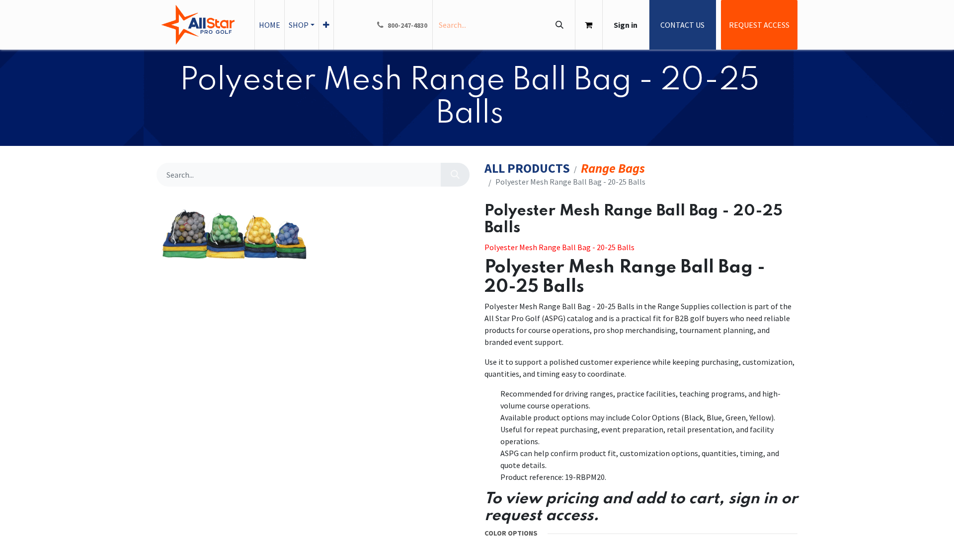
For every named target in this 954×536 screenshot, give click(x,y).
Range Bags (613, 168)
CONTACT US (682, 25)
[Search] (559, 25)
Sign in (625, 25)
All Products (527, 168)
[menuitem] (269, 25)
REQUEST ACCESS (759, 25)
